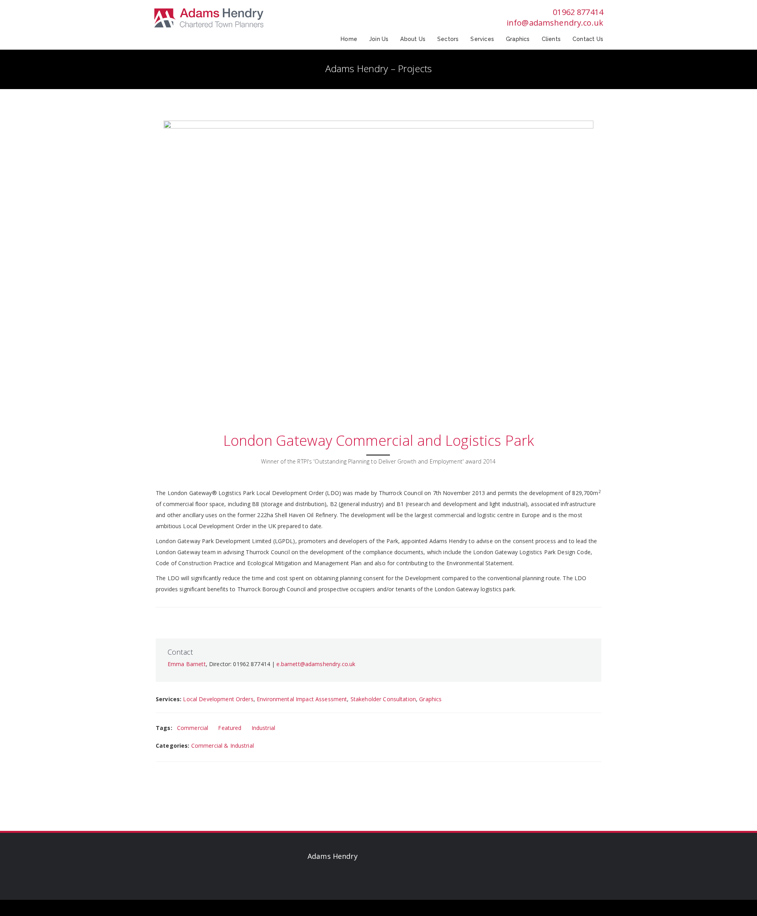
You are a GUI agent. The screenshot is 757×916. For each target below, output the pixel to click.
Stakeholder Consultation (383, 699)
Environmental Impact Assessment (302, 699)
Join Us (378, 39)
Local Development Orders (218, 699)
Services (482, 39)
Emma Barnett (187, 664)
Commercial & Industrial (222, 745)
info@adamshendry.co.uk (555, 22)
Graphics (518, 39)
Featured (229, 728)
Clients (551, 39)
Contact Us (587, 39)
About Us (412, 39)
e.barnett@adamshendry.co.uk (315, 664)
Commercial (192, 728)
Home (349, 39)
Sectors (448, 39)
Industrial (263, 728)
